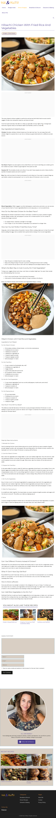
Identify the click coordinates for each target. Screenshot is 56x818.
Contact (40, 800)
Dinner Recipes (22, 7)
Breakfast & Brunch (35, 7)
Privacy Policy (42, 802)
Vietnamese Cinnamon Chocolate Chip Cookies (37, 782)
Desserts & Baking (48, 7)
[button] (53, 17)
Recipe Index (12, 7)
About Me (5, 12)
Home (4, 7)
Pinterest (3, 810)
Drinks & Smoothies (26, 619)
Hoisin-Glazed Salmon (10, 622)
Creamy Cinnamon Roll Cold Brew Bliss (27, 622)
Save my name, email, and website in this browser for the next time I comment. (23, 668)
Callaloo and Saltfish (43, 622)
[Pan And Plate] (10, 2)
